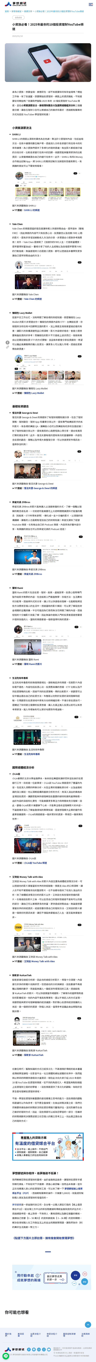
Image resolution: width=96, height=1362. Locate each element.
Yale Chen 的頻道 (33, 298)
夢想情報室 (17, 11)
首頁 (7, 11)
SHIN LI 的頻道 (32, 210)
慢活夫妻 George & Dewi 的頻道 (40, 488)
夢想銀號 (16, 1204)
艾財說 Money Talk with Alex (39, 961)
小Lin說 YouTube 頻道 (35, 862)
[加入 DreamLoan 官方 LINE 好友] (5, 1356)
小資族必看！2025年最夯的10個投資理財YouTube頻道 (59, 11)
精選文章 (28, 11)
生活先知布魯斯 (32, 754)
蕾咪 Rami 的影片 (33, 664)
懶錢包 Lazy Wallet (34, 392)
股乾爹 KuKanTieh (33, 1054)
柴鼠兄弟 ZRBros (33, 573)
